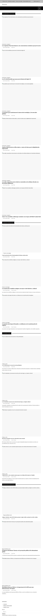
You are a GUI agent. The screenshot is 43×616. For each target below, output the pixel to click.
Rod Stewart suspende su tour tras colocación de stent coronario (13, 438)
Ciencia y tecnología (7, 253)
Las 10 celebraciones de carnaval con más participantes (12, 365)
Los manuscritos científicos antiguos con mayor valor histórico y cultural (19, 288)
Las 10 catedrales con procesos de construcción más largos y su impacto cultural (16, 401)
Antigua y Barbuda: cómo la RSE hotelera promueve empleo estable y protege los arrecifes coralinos (20, 517)
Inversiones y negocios (6, 44)
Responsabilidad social (7, 515)
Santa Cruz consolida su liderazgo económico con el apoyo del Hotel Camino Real (21, 216)
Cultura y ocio (4, 363)
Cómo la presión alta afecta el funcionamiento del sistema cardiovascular (15, 255)
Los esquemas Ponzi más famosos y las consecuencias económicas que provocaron (21, 45)
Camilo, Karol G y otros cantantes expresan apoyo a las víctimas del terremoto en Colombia (18, 475)
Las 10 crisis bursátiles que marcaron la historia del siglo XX (16, 79)
